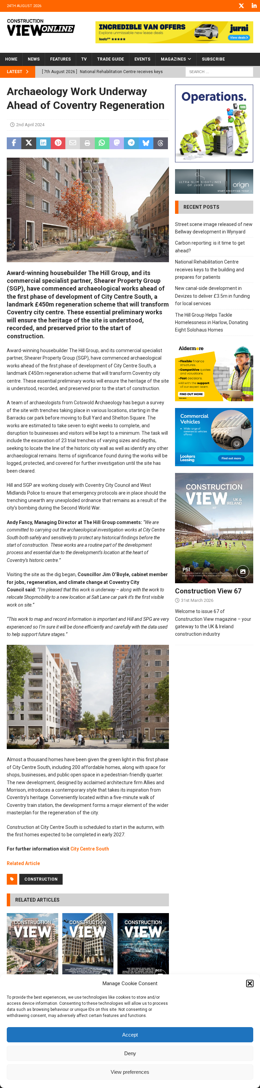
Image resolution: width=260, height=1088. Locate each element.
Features (60, 59)
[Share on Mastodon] (116, 143)
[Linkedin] (254, 6)
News (34, 59)
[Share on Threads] (160, 143)
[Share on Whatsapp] (102, 143)
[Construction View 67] (214, 528)
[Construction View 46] (143, 949)
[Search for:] (219, 71)
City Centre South (89, 849)
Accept (130, 1035)
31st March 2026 (197, 600)
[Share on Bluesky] (146, 143)
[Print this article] (87, 143)
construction (41, 879)
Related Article (23, 863)
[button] (249, 983)
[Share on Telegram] (131, 143)
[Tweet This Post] (28, 143)
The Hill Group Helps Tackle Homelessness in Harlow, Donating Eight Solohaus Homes (211, 322)
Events (142, 59)
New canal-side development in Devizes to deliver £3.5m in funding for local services (212, 296)
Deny (130, 1053)
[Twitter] (241, 6)
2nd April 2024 (30, 124)
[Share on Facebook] (14, 143)
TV (84, 59)
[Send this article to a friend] (72, 143)
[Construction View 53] (32, 949)
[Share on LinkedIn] (43, 143)
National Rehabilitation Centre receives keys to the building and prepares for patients (209, 269)
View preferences (130, 1072)
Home (11, 59)
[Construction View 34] (88, 949)
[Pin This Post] (58, 143)
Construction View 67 (208, 591)
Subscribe (213, 59)
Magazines (173, 59)
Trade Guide (110, 59)
